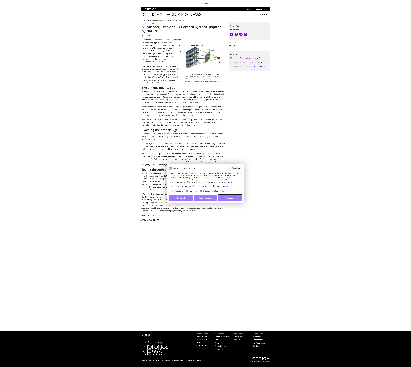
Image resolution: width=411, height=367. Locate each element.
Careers (199, 342)
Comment (235, 29)
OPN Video (219, 340)
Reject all (181, 198)
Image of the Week (222, 337)
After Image (219, 343)
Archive (237, 340)
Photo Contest (221, 346)
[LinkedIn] (241, 34)
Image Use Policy (177, 361)
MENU (263, 15)
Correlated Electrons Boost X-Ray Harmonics (248, 62)
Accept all (230, 198)
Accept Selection (205, 198)
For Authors (258, 340)
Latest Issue (239, 337)
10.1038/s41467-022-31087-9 (203, 81)
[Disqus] (183, 248)
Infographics (220, 349)
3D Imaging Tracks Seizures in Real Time (246, 58)
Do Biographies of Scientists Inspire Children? (248, 66)
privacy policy (229, 186)
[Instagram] (149, 335)
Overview (237, 168)
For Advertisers (259, 343)
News (143, 20)
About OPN (257, 337)
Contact (256, 346)
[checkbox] (176, 191)
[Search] (249, 9)
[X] (231, 34)
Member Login (261, 9)
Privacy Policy (189, 361)
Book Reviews (201, 345)
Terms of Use (199, 361)
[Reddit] (245, 34)
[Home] (154, 348)
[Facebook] (236, 34)
